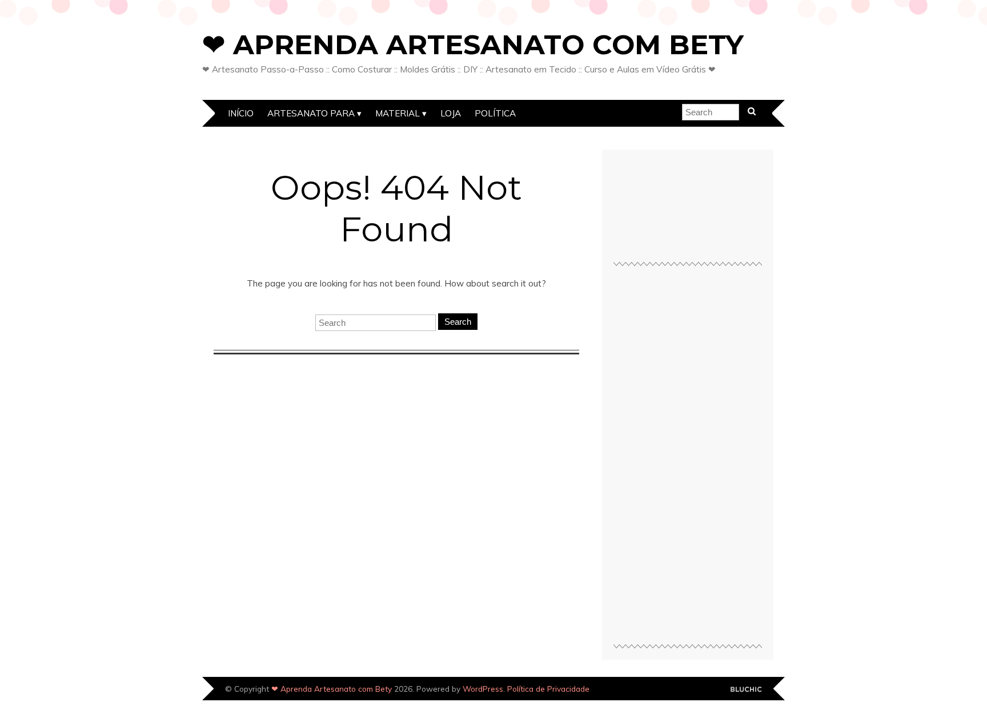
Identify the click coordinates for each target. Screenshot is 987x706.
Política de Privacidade (548, 688)
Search (457, 321)
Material (397, 113)
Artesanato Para (311, 113)
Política (495, 113)
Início (241, 113)
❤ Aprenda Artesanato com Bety (473, 44)
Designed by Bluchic (746, 690)
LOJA (450, 113)
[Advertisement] (687, 460)
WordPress (483, 688)
